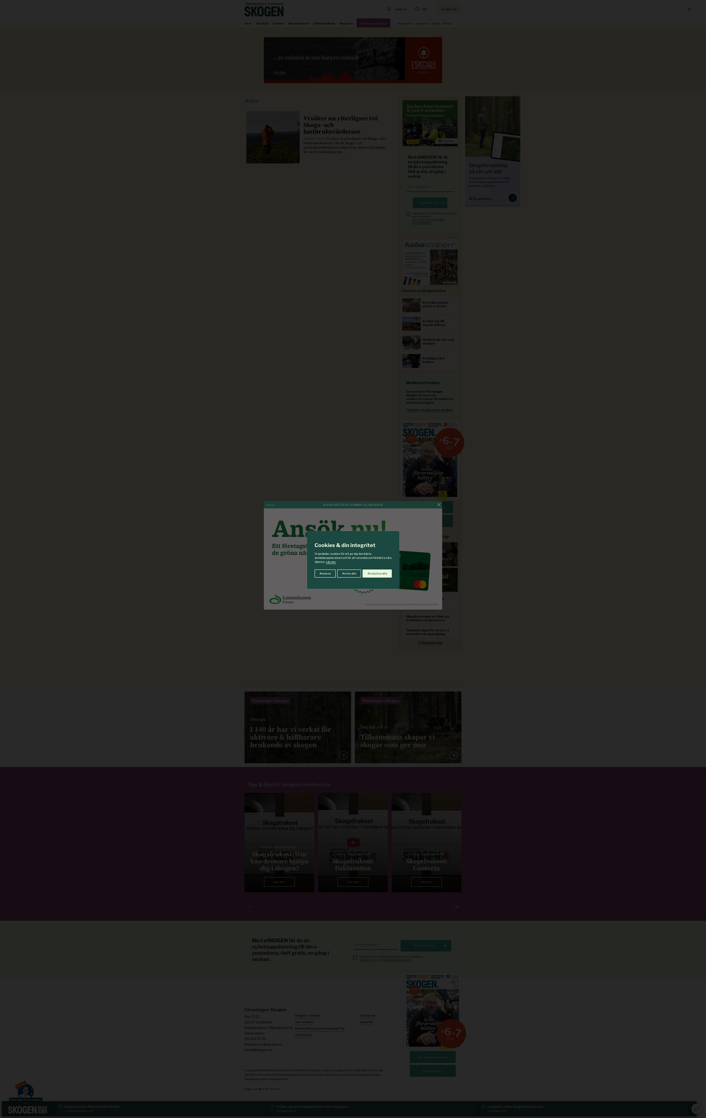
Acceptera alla (377, 573)
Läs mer (331, 561)
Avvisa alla (349, 573)
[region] (353, 559)
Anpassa (325, 573)
